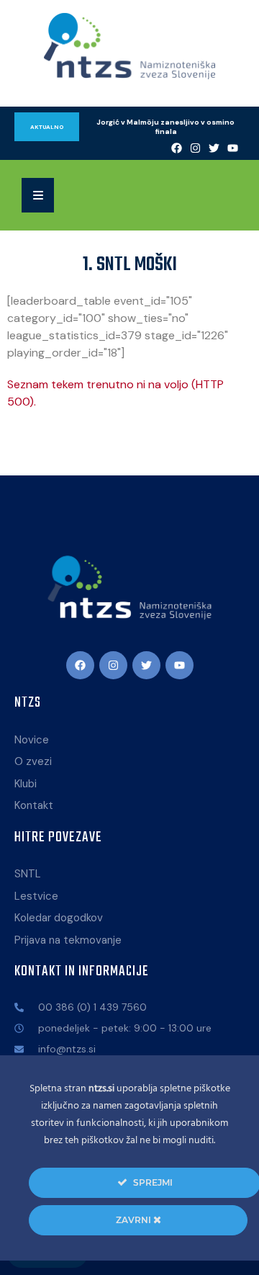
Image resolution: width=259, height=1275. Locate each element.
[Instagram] (195, 147)
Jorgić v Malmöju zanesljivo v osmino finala (166, 126)
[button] (38, 195)
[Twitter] (214, 147)
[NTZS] (129, 46)
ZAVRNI (134, 1219)
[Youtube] (233, 147)
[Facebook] (177, 147)
